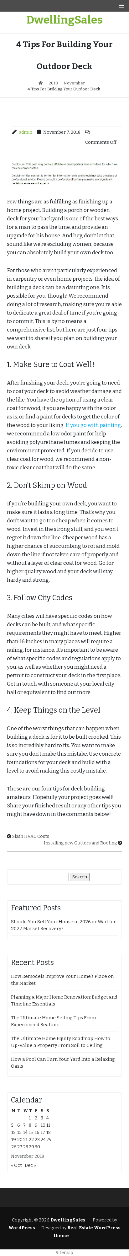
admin (25, 132)
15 (31, 1132)
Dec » (30, 1165)
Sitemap (64, 1252)
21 (25, 1139)
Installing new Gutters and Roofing (80, 843)
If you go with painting (93, 425)
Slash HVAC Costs (30, 836)
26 (14, 1147)
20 (20, 1139)
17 (43, 1132)
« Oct (16, 1165)
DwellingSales (64, 19)
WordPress (21, 1228)
